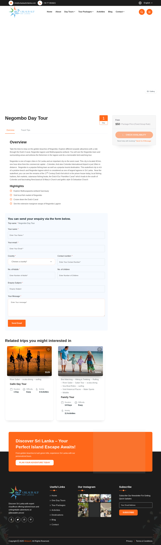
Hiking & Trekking (82, 379)
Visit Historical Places (72, 389)
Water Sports (88, 389)
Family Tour (67, 397)
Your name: (13, 229)
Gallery (152, 91)
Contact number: (65, 256)
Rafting (96, 379)
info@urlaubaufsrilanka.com (25, 3)
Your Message (14, 296)
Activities (101, 12)
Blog (110, 12)
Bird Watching (67, 379)
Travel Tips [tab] (25, 130)
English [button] (147, 3)
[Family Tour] (80, 361)
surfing (38, 379)
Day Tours (69, 12)
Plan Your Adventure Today (34, 463)
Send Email (17, 323)
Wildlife (66, 393)
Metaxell (27, 541)
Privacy (129, 541)
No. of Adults (14, 269)
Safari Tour (79, 383)
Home (49, 12)
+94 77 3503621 (49, 3)
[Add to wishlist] (48, 349)
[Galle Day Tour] (29, 361)
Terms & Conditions (144, 541)
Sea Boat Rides (69, 386)
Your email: (13, 243)
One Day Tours (58, 500)
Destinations (57, 515)
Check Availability (136, 135)
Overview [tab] (10, 130)
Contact (119, 12)
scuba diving (27, 379)
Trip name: (13, 223)
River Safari (15, 379)
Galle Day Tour (18, 384)
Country (12, 256)
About (58, 12)
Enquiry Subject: (15, 283)
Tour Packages (85, 12)
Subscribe (128, 512)
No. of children (64, 269)
